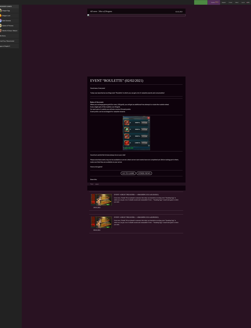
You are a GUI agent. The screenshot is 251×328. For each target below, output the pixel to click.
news (97, 184)
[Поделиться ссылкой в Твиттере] (117, 179)
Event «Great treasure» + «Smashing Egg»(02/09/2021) (136, 217)
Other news (144, 173)
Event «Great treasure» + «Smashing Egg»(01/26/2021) (136, 194)
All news (93, 11)
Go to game (128, 173)
